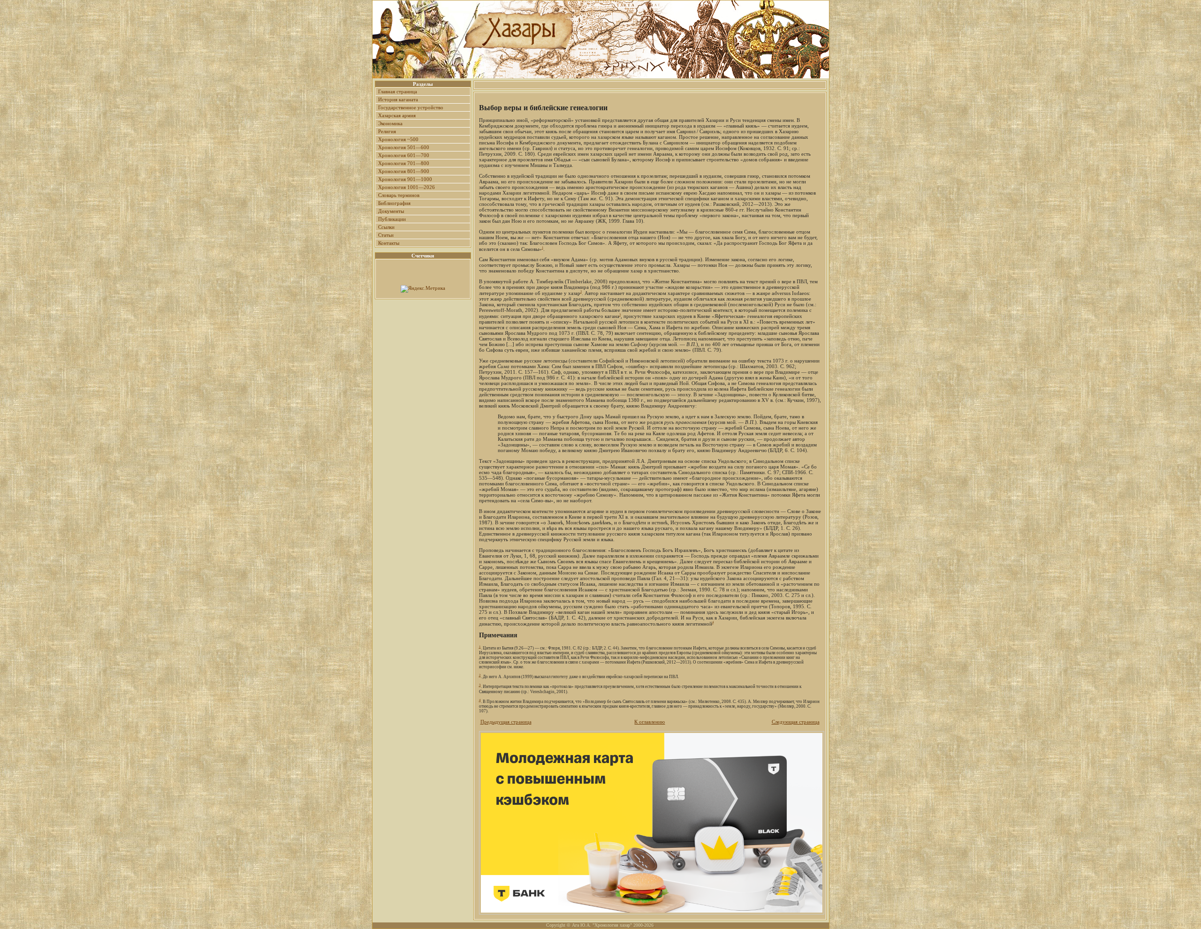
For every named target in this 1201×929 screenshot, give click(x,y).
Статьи (386, 235)
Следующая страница (796, 722)
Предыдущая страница (506, 722)
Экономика (390, 123)
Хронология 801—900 (403, 171)
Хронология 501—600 (403, 147)
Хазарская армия (397, 115)
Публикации (392, 219)
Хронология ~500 (398, 139)
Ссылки (386, 227)
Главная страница (397, 91)
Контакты (388, 243)
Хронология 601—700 (403, 155)
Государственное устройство (410, 107)
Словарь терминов (398, 195)
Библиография (394, 203)
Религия (387, 131)
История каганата (398, 99)
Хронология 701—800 (403, 163)
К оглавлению (649, 722)
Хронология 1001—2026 (406, 187)
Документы (391, 211)
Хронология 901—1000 (405, 179)
